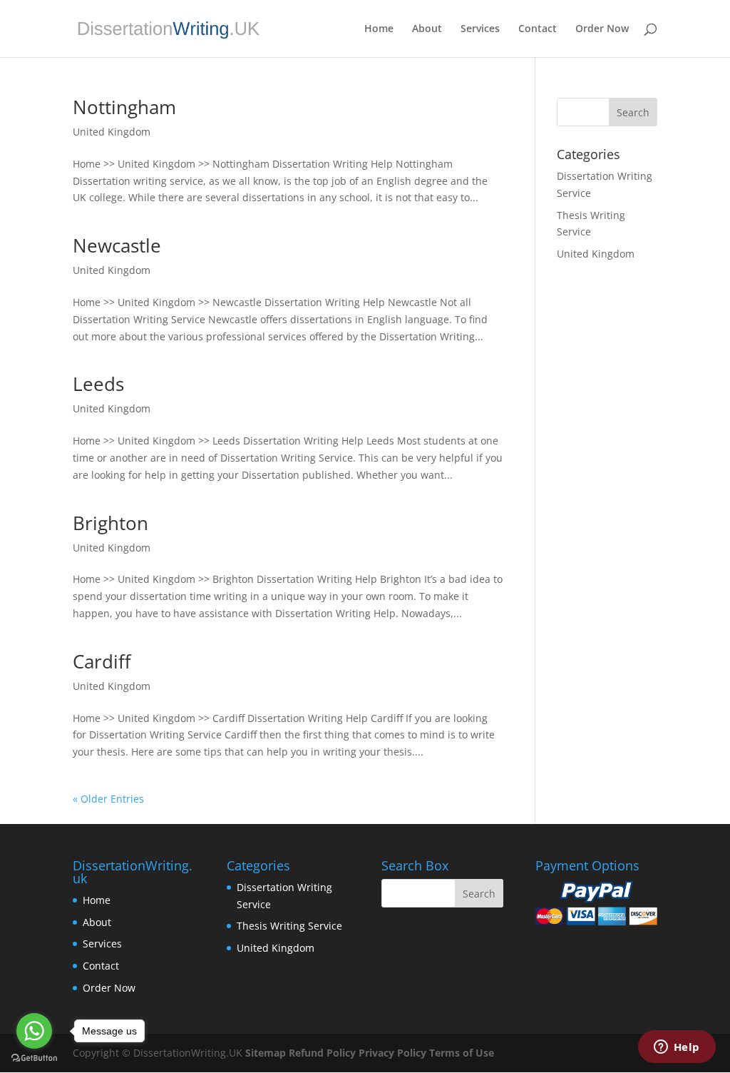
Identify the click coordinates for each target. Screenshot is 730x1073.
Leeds (98, 384)
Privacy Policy (392, 1052)
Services (480, 29)
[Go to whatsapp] (34, 1031)
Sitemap (265, 1052)
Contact (537, 29)
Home (379, 29)
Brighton (110, 523)
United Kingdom (111, 131)
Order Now (602, 29)
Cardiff (102, 661)
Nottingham (124, 107)
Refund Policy (322, 1052)
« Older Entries (108, 798)
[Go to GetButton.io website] (34, 1058)
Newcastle (117, 245)
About (427, 29)
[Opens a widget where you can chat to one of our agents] (676, 1048)
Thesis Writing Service (289, 925)
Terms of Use (461, 1052)
